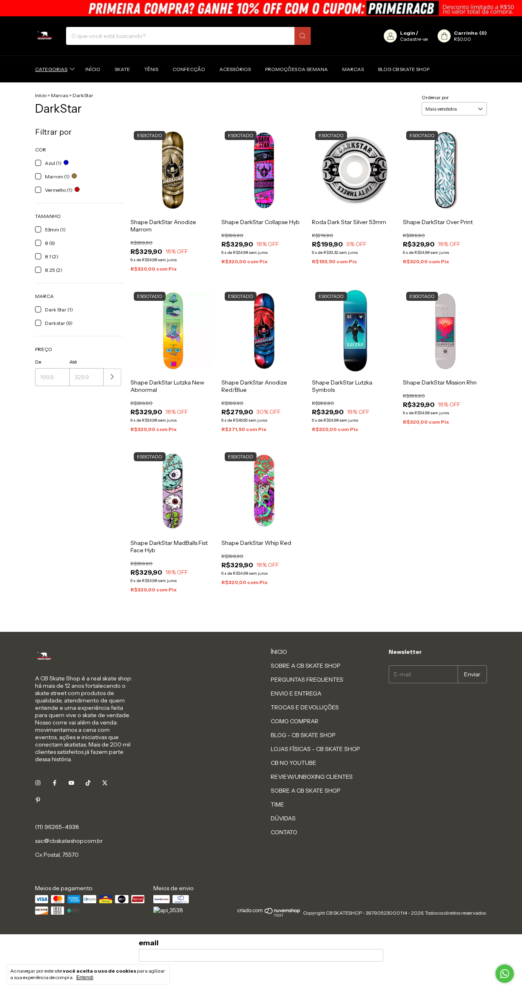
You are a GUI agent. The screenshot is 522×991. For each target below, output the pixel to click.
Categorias (51, 69)
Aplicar (112, 377)
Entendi (84, 977)
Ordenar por (435, 97)
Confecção (189, 69)
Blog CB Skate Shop (403, 69)
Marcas (353, 69)
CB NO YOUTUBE (293, 763)
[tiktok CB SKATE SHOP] (88, 783)
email (149, 942)
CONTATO (284, 832)
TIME (277, 804)
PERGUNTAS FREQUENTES (307, 679)
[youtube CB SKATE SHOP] (71, 783)
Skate (122, 69)
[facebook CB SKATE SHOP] (55, 783)
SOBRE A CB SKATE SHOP (306, 665)
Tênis (151, 69)
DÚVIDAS (283, 818)
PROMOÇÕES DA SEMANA (296, 69)
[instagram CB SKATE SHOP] (38, 783)
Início (92, 69)
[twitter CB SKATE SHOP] (105, 783)
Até (73, 362)
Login (407, 33)
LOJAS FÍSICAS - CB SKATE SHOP (315, 749)
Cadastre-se (414, 39)
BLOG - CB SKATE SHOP (303, 735)
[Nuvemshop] (269, 915)
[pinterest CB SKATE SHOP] (38, 800)
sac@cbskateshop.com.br (69, 840)
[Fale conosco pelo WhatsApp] (504, 973)
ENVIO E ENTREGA (296, 693)
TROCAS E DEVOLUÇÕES (305, 707)
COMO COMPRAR (295, 721)
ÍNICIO (279, 651)
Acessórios (235, 69)
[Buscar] (302, 36)
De (38, 362)
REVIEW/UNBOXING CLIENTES (312, 776)
